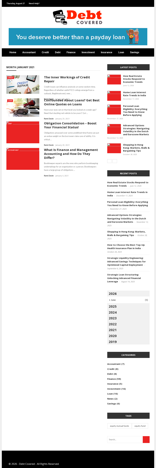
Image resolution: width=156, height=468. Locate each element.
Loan (121, 52)
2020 (113, 335)
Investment (14, 47)
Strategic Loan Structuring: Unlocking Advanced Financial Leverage (124, 278)
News (9, 71)
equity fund (140, 426)
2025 (113, 306)
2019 (113, 341)
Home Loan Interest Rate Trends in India (134, 94)
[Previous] (109, 161)
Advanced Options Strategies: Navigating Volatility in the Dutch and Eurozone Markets (136, 130)
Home (10, 17)
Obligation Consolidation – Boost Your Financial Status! (70, 125)
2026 (113, 293)
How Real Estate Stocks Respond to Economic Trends (134, 78)
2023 (113, 318)
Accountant (15, 23)
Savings (11, 65)
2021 (113, 329)
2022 (113, 324)
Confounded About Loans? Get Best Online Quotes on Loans (72, 102)
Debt (9, 35)
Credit (10, 29)
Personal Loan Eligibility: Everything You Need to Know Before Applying (135, 110)
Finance (11, 41)
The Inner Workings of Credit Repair (67, 79)
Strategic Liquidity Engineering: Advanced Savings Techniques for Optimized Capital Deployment (126, 261)
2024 (113, 312)
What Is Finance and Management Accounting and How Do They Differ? (71, 154)
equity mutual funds (119, 426)
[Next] (114, 161)
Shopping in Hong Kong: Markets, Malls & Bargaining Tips (136, 147)
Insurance (106, 52)
